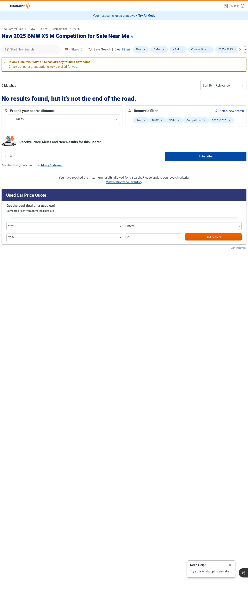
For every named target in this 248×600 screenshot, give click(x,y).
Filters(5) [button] (77, 49)
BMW (32, 28)
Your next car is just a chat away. (124, 15)
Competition (60, 28)
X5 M (44, 28)
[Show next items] (239, 49)
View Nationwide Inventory (124, 182)
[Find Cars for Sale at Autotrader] (20, 6)
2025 (76, 28)
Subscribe (206, 156)
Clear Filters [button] (123, 49)
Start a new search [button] (231, 111)
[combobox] (31, 49)
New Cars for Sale (12, 28)
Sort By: (208, 85)
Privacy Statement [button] (51, 165)
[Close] (230, 565)
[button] (225, 5)
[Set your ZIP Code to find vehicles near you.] (133, 36)
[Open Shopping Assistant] (243, 572)
